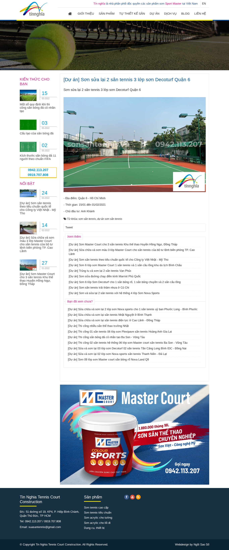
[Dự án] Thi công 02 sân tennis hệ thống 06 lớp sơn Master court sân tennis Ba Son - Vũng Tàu (127, 342)
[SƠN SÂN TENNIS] (34, 9)
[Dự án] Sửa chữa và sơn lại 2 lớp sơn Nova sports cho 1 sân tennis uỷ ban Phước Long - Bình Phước (132, 309)
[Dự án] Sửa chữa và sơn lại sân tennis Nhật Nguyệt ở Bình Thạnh (110, 314)
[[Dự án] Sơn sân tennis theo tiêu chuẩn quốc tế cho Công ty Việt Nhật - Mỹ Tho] (28, 193)
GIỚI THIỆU (86, 13)
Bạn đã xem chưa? (80, 301)
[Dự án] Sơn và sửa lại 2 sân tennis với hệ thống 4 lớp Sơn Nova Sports (114, 293)
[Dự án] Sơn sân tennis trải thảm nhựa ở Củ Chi (99, 287)
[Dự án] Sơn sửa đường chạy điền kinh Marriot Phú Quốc (105, 276)
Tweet (69, 227)
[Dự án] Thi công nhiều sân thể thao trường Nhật (98, 326)
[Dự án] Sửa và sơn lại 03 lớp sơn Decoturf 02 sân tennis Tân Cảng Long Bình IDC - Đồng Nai (127, 348)
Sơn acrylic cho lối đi (97, 522)
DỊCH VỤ (170, 13)
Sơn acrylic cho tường (98, 517)
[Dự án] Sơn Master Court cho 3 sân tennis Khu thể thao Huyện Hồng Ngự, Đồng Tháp (123, 244)
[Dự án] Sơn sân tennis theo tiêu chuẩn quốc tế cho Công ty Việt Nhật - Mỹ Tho (118, 259)
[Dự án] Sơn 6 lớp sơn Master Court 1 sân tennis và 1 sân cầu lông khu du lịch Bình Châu (125, 265)
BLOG (185, 13)
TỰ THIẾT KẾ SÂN (132, 13)
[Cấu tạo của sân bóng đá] (28, 124)
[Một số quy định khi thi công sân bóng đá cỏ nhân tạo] (28, 95)
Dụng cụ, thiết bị (94, 527)
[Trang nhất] (70, 14)
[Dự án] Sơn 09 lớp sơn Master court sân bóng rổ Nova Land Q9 (108, 359)
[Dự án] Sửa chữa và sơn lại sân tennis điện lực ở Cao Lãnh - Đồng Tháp (114, 320)
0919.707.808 (38, 175)
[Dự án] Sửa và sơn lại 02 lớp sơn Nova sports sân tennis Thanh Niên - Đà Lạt (117, 354)
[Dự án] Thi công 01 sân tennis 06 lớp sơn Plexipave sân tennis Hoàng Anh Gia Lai (120, 331)
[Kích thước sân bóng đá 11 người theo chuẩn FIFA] (28, 146)
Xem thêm (74, 236)
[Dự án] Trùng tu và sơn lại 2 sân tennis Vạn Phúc (100, 270)
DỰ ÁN (154, 13)
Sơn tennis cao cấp (96, 507)
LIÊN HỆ (200, 13)
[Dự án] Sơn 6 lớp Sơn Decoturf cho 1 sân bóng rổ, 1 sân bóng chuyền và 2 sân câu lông (125, 282)
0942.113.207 (38, 170)
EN (204, 3)
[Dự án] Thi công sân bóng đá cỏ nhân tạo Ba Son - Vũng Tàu (106, 337)
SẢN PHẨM (106, 13)
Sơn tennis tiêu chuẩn (97, 512)
